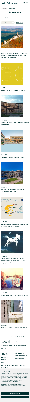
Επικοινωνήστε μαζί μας (21, 355)
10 (21, 336)
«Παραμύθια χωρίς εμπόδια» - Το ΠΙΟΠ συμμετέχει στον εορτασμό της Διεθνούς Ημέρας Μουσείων (13, 261)
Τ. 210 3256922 (4, 368)
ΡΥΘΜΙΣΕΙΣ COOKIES (14, 390)
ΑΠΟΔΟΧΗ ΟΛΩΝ (15, 397)
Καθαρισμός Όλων (19, 22)
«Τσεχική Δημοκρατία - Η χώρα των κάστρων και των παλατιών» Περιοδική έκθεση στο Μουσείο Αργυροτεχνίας (14, 56)
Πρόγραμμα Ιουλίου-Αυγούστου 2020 (12, 157)
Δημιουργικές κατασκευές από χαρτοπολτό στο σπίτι (14, 329)
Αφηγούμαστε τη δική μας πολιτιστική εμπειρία (15, 295)
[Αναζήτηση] (24, 2)
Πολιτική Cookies (21, 387)
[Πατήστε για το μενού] (27, 2)
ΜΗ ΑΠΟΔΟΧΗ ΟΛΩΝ (15, 393)
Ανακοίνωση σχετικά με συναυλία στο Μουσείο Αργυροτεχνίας (15, 124)
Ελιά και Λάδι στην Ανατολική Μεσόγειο (13, 90)
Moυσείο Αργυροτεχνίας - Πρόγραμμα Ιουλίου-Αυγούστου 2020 (12, 191)
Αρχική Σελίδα (4, 8)
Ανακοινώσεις (4, 357)
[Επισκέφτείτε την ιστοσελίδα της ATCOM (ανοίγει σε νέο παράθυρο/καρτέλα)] (15, 399)
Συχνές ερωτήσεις (19, 358)
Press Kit (3, 359)
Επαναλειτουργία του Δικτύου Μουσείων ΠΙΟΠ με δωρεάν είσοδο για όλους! (15, 225)
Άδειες (2, 362)
